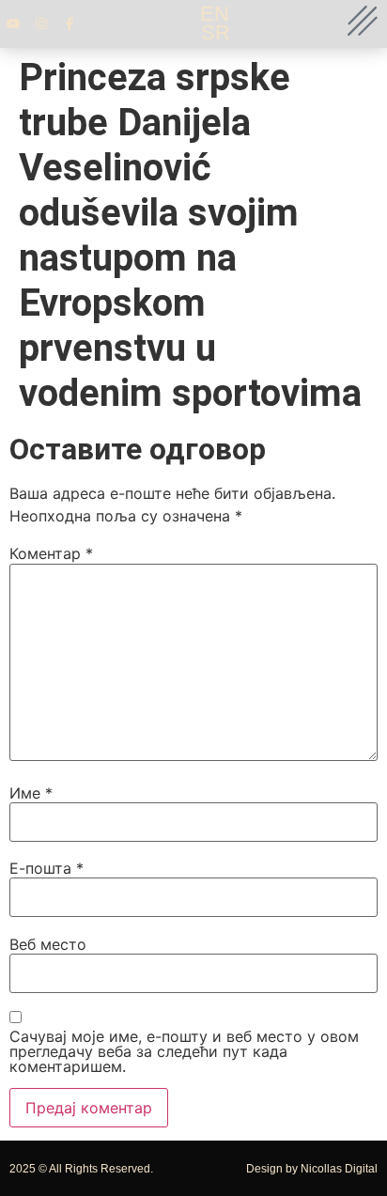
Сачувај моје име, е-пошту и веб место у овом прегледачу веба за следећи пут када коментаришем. (184, 1051)
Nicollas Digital (339, 1168)
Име (31, 792)
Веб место (47, 944)
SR (215, 32)
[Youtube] (13, 23)
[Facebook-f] (69, 23)
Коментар (51, 553)
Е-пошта (46, 868)
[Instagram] (41, 23)
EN (214, 14)
